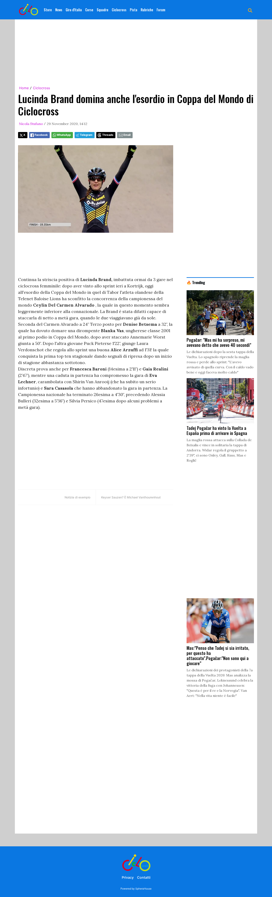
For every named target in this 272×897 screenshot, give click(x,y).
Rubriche (147, 9)
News (58, 9)
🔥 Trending (196, 282)
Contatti (143, 877)
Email (126, 134)
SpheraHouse (143, 888)
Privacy (128, 877)
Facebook (41, 134)
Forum (161, 9)
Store (48, 9)
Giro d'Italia (74, 9)
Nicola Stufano (31, 124)
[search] (250, 10)
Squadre (102, 9)
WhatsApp (64, 134)
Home (24, 88)
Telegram (86, 134)
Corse (89, 9)
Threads (107, 134)
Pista (133, 9)
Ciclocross (119, 9)
